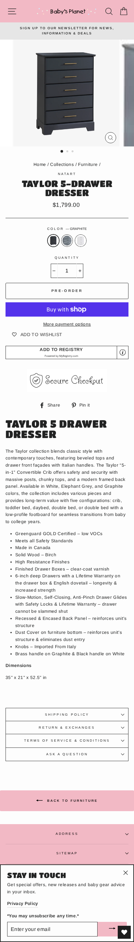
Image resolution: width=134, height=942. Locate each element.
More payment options (67, 324)
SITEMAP (67, 853)
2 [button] (68, 152)
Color (67, 229)
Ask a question (67, 754)
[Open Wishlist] (124, 932)
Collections (62, 164)
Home (40, 164)
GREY (67, 240)
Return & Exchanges (67, 727)
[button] (67, 352)
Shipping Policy (67, 714)
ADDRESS (67, 833)
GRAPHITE (53, 240)
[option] (67, 31)
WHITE (80, 240)
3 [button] (73, 152)
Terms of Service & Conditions (67, 740)
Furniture (88, 164)
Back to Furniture (71, 800)
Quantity (67, 257)
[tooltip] (122, 352)
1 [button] (62, 151)
